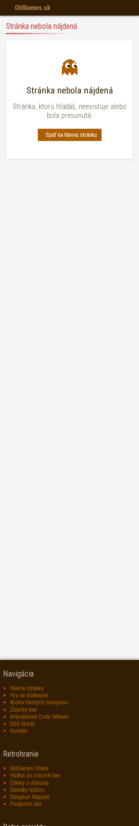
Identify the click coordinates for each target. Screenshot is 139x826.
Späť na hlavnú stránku (71, 134)
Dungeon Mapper (30, 796)
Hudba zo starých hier (35, 775)
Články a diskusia (29, 782)
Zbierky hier (23, 709)
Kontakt (19, 730)
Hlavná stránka (26, 688)
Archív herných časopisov (39, 702)
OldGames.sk (32, 7)
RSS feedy (22, 723)
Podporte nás (26, 803)
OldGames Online (29, 768)
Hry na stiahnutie (29, 695)
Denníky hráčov (27, 789)
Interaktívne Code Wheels (39, 716)
